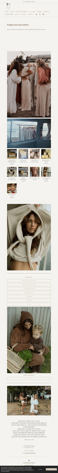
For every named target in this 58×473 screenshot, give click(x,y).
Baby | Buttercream (23, 178)
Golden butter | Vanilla (46, 161)
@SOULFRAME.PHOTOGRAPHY (29, 462)
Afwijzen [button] (40, 469)
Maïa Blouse (35, 160)
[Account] (36, 14)
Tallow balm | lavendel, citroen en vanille (12, 161)
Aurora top (23, 160)
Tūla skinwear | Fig (34, 178)
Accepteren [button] (51, 469)
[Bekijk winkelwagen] (43, 14)
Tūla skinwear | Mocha (46, 178)
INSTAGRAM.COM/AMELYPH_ (30, 453)
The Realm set (11, 178)
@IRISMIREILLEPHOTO (29, 465)
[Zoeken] (40, 14)
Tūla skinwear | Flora (12, 195)
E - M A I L (32, 450)
